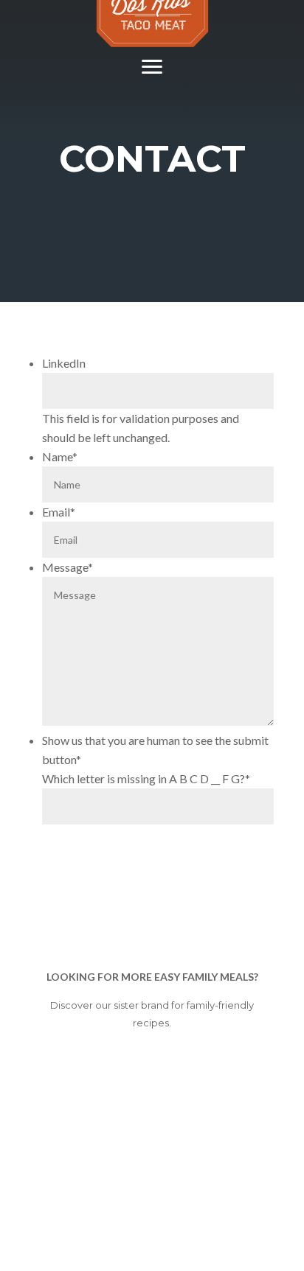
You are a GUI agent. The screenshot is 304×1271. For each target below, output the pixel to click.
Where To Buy (152, 147)
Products (152, 107)
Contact (151, 187)
